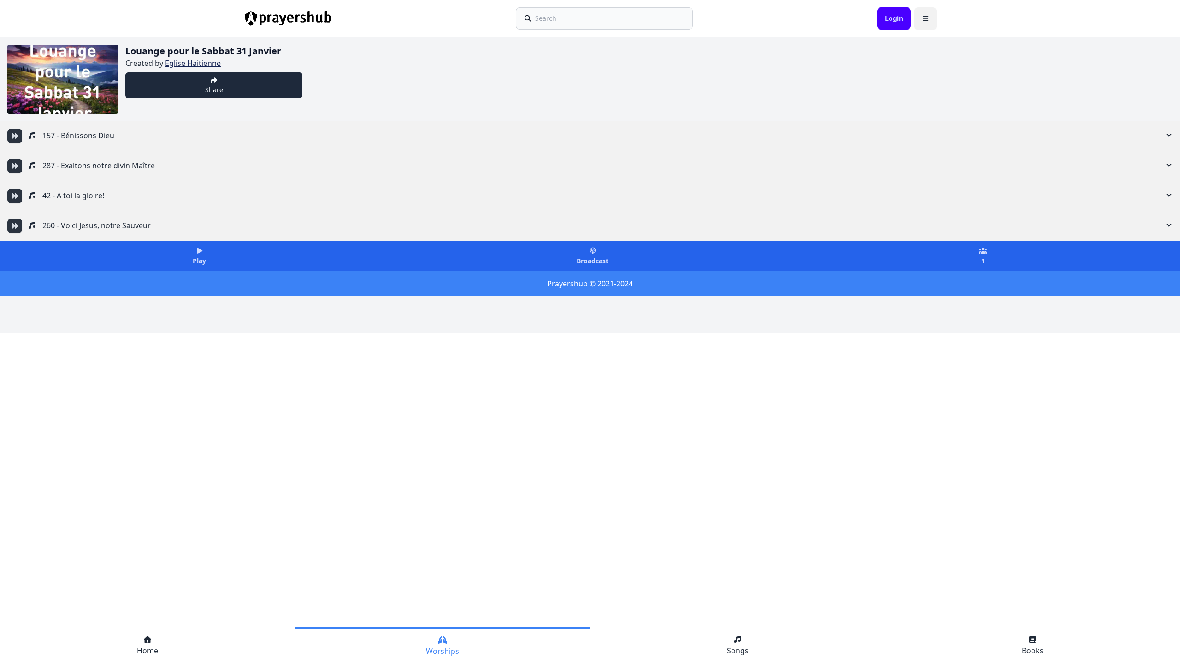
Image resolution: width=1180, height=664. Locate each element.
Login (894, 18)
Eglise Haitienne (193, 63)
